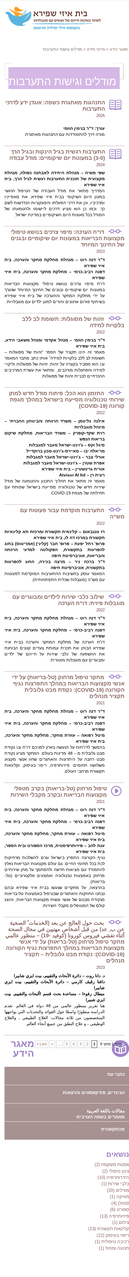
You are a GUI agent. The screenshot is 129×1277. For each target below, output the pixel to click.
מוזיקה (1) (119, 1196)
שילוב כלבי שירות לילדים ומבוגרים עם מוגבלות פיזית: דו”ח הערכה (68, 600)
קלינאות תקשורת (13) (108, 1228)
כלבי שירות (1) (115, 1183)
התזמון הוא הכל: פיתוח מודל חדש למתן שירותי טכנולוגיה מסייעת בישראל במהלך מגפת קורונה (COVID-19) (66, 399)
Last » (41, 1044)
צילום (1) (120, 1222)
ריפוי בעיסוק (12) (113, 1235)
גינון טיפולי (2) (115, 1171)
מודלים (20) (118, 1190)
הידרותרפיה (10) (113, 1177)
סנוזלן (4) (120, 1203)
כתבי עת (116, 1074)
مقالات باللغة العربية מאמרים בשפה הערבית (100, 1113)
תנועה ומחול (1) (114, 1248)
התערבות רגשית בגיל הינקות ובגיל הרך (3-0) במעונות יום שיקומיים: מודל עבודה (57, 155)
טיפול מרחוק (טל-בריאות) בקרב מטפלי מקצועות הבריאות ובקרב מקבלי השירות (58, 792)
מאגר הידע (119, 49)
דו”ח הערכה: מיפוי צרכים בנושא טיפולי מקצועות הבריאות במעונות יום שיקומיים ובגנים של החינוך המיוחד (67, 238)
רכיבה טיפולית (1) (112, 1241)
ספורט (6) (119, 1209)
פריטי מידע (96, 49)
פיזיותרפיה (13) (114, 1216)
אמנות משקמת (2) (111, 1164)
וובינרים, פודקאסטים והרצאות (94, 1092)
